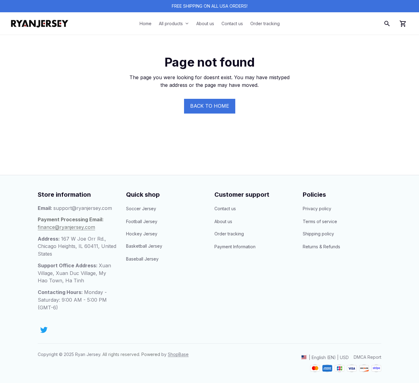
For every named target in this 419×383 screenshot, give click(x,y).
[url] (178, 354)
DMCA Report (367, 357)
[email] (82, 208)
